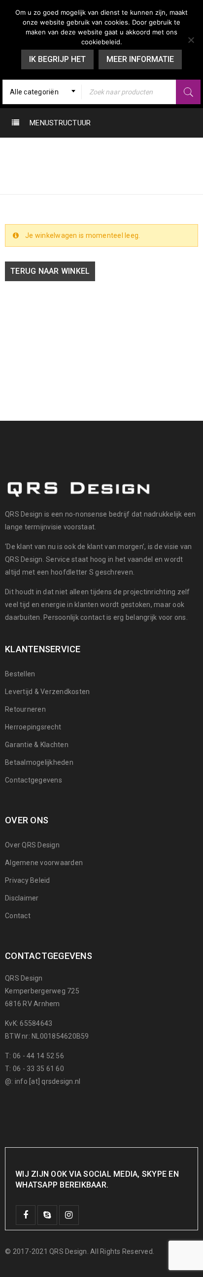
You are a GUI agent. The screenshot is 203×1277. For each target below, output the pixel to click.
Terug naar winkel (50, 271)
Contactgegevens (33, 780)
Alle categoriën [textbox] (34, 92)
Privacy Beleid (27, 880)
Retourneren (25, 709)
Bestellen (20, 674)
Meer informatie (140, 59)
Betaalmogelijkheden (39, 762)
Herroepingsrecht (33, 727)
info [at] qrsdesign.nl (48, 1081)
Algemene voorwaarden (44, 863)
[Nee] (191, 40)
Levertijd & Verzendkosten (47, 692)
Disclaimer (22, 898)
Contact (18, 916)
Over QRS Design (32, 845)
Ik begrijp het (57, 59)
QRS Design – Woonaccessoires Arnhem (87, 168)
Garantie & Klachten (36, 745)
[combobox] (42, 92)
